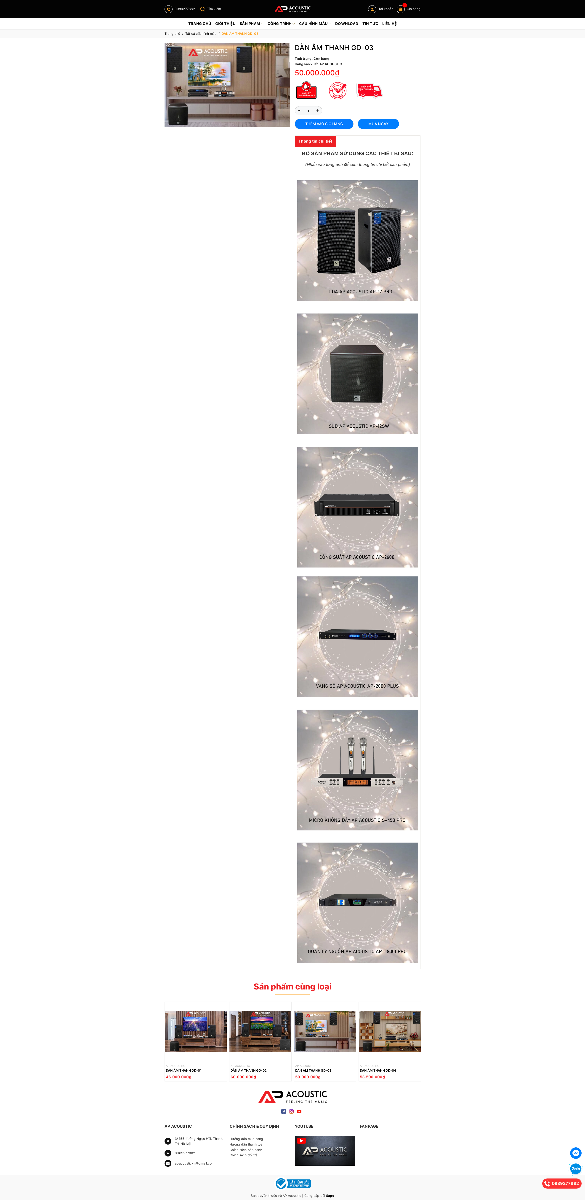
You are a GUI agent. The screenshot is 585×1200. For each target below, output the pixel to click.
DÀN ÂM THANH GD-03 (313, 1070)
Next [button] (417, 1042)
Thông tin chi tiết (315, 141)
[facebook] (283, 1111)
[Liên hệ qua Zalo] (576, 1169)
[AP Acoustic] (292, 1096)
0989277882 (184, 9)
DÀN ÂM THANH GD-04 (378, 1070)
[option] (196, 1043)
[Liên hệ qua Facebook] (576, 1153)
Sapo (330, 1195)
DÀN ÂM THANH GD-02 (249, 1070)
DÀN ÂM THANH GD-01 (184, 1070)
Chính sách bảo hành (246, 1150)
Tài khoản (385, 9)
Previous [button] (168, 1042)
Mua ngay (378, 124)
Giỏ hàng (413, 9)
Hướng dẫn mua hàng (246, 1139)
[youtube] (299, 1111)
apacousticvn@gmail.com (195, 1163)
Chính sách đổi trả (244, 1155)
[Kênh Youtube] (325, 1151)
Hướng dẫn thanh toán (247, 1144)
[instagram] (291, 1111)
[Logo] (292, 9)
